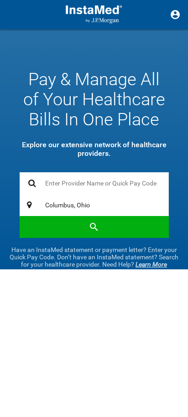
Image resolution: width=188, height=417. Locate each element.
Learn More (151, 264)
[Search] (94, 227)
